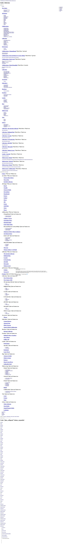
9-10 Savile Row (6, 42)
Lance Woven (7, 351)
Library (4, 122)
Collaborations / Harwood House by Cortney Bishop (13, 55)
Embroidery (4, 83)
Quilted (5, 198)
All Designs (4, 13)
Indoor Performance (4, 53)
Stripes (5, 22)
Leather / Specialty (6, 154)
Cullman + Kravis (8, 218)
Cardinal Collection (11, 57)
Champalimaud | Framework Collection (7, 170)
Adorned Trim (6, 85)
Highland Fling (6, 73)
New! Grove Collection (5, 57)
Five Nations (11, 166)
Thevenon (6, 247)
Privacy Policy (4, 532)
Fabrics (3, 6)
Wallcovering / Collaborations (8, 168)
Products (3, 67)
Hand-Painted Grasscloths (10, 159)
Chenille (5, 187)
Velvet (4, 23)
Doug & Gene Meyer (8, 362)
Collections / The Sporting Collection (10, 128)
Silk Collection (11, 163)
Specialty (5, 100)
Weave (5, 24)
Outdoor (5, 48)
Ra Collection (4, 63)
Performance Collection (5, 62)
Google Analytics (24, 274)
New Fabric (4, 8)
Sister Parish (15, 166)
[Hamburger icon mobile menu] (2, 0)
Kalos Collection (16, 57)
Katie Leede (6, 34)
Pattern (5, 195)
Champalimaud (6, 28)
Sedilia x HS (6, 339)
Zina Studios (18, 166)
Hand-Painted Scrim (30, 159)
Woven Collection (7, 237)
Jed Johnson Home (6, 33)
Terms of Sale (4, 530)
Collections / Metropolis (7, 146)
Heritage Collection (8, 331)
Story (3, 412)
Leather (4, 97)
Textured (5, 113)
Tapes (4, 120)
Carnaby (5, 41)
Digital (5, 114)
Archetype (15, 159)
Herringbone (5, 17)
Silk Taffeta (7, 244)
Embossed (6, 347)
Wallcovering (5, 110)
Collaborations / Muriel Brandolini (9, 65)
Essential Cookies (18, 274)
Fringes (5, 398)
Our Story (61, 8)
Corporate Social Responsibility (6, 533)
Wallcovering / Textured (7, 161)
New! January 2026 (6, 72)
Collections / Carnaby (7, 135)
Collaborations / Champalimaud (9, 51)
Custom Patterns (7, 321)
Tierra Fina (5, 10)
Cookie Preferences (4, 536)
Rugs (3, 103)
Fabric (3, 130)
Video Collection (6, 124)
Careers (61, 9)
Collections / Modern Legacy (8, 150)
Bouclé (5, 15)
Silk (4, 21)
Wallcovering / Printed (7, 165)
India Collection (7, 238)
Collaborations (5, 26)
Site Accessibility (4, 535)
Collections (4, 38)
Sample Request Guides (9, 408)
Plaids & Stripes (6, 106)
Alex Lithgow (6, 95)
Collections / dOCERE (7, 143)
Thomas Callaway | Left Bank (8, 36)
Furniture (4, 92)
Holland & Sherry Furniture (7, 94)
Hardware (4, 89)
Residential (5, 101)
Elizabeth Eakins (6, 30)
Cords (4, 119)
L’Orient (3, 61)
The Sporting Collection (7, 40)
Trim (3, 117)
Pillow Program (6, 86)
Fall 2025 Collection (6, 11)
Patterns (5, 107)
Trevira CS (5, 49)
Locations (61, 10)
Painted (5, 112)
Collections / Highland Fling (8, 132)
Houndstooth (5, 18)
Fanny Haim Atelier (6, 31)
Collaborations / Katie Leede (8, 59)
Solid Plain (6, 206)
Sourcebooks (5, 125)
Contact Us (3, 527)
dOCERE (5, 43)
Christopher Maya (6, 29)
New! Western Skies (6, 71)
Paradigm (25, 159)
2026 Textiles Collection (5, 163)
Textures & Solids (6, 105)
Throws (5, 81)
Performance (5, 46)
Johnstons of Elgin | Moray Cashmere (9, 32)
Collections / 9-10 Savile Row (8, 139)
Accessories (4, 79)
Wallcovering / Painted (7, 157)
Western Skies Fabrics (9, 177)
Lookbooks (5, 126)
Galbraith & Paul (6, 108)
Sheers (5, 20)
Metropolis (5, 44)
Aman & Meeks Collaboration (8, 87)
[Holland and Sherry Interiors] (11, 0)
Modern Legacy (6, 77)
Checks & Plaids (6, 16)
